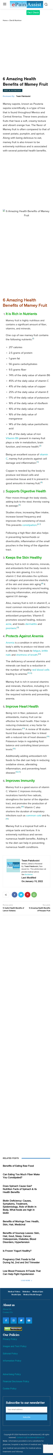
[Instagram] (13, 1320)
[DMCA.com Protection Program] (12, 1330)
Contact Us (8, 1312)
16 (17, 772)
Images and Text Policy (14, 1346)
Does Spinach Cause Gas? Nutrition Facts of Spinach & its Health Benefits (20, 1189)
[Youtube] (29, 1320)
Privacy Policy (10, 1339)
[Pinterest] (27, 894)
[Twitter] (21, 894)
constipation (29, 525)
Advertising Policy (12, 1374)
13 (23, 729)
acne (8, 624)
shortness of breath (26, 655)
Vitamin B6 (12, 438)
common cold (33, 815)
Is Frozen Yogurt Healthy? (17, 1251)
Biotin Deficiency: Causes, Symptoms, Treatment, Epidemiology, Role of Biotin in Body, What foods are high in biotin (19, 1207)
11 (28, 673)
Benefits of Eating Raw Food (18, 1166)
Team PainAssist (23, 96)
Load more (25, 1280)
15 (14, 749)
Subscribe (26, 1417)
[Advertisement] (26, 49)
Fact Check (33, 12)
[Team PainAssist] (13, 871)
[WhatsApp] (34, 894)
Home (5, 20)
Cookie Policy (9, 1388)
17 (19, 772)
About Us (7, 1309)
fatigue (36, 651)
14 (48, 737)
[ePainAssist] (26, 4)
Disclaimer (31, 1437)
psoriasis (11, 628)
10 (39, 654)
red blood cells (40, 670)
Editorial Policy (10, 1353)
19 (7, 819)
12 (31, 673)
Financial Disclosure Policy (16, 1381)
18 (22, 807)
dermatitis (31, 624)
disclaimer (29, 875)
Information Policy (12, 1360)
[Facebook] (14, 894)
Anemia (10, 642)
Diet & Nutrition (15, 20)
